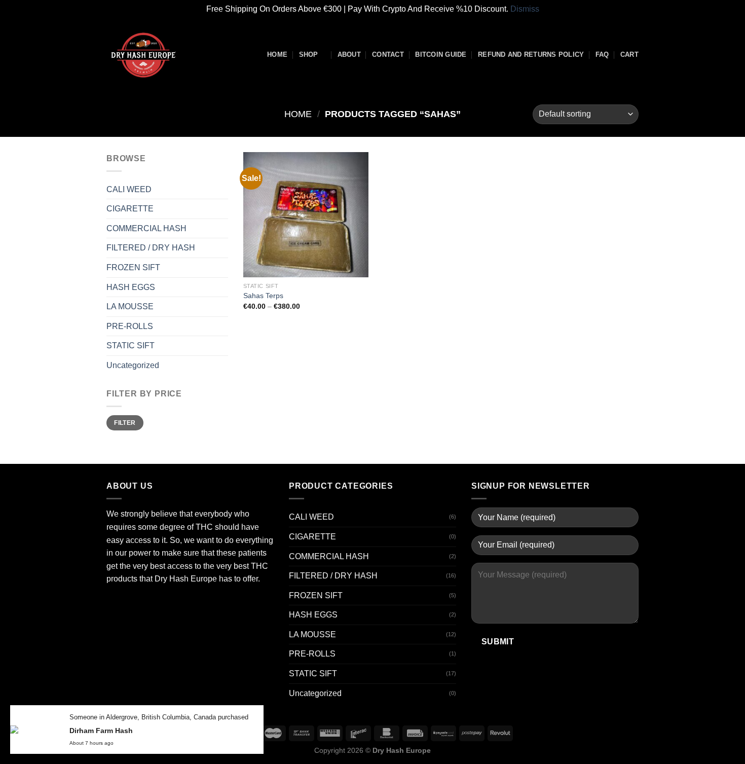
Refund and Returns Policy (531, 54)
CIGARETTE (130, 208)
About (349, 54)
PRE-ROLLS (129, 326)
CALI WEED (129, 189)
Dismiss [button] (524, 9)
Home (277, 54)
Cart (629, 54)
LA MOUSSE (130, 306)
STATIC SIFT (130, 345)
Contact (388, 54)
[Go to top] (724, 750)
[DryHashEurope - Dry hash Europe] (157, 55)
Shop (308, 54)
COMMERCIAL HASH (146, 228)
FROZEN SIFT (133, 267)
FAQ (602, 54)
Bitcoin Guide (440, 54)
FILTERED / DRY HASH (150, 247)
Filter (124, 422)
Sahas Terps (263, 296)
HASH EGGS (130, 287)
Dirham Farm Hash (101, 730)
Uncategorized (132, 365)
